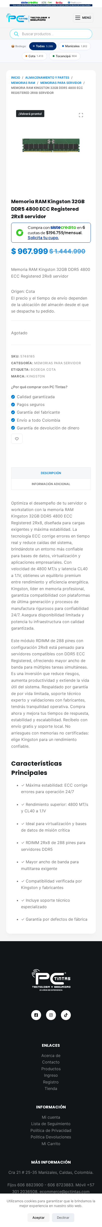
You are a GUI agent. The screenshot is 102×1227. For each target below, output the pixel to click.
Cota (35, 56)
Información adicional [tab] (51, 484)
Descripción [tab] (51, 473)
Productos (51, 1068)
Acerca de (50, 1055)
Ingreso (51, 1075)
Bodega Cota (43, 369)
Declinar (63, 1218)
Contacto (51, 1061)
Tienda (51, 1088)
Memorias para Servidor (57, 363)
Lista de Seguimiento (51, 1123)
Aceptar (38, 1218)
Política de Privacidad (50, 1130)
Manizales (76, 46)
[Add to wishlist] (17, 439)
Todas (44, 46)
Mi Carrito (51, 1143)
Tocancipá (66, 56)
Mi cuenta (51, 1117)
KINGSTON (35, 376)
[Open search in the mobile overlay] (51, 34)
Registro (51, 1081)
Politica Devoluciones (51, 1136)
